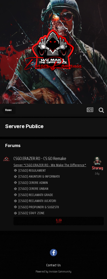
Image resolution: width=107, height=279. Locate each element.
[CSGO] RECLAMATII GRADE (35, 195)
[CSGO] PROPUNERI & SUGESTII (38, 207)
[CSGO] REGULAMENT (32, 170)
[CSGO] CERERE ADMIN (33, 182)
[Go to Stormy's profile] (97, 160)
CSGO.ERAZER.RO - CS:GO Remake (40, 158)
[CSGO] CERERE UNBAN (33, 188)
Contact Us (53, 265)
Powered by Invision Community (53, 271)
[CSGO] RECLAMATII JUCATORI (37, 201)
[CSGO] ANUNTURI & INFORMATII (39, 176)
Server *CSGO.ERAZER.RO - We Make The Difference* (50, 165)
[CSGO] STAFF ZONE (31, 213)
